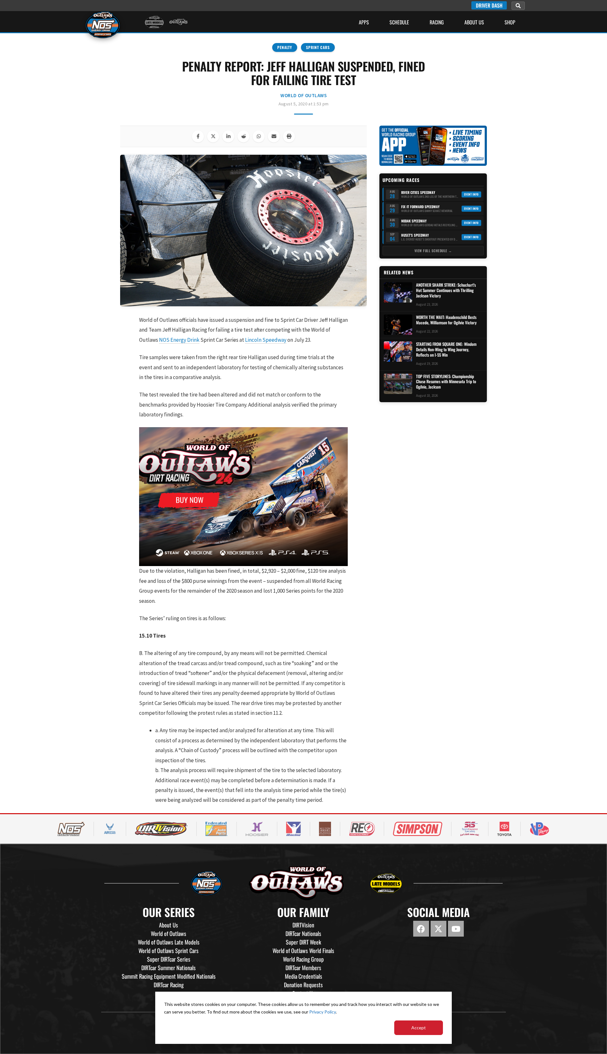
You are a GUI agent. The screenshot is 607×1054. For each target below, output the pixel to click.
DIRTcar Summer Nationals (168, 968)
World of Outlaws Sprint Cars (168, 950)
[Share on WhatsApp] (259, 136)
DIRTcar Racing (169, 985)
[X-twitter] (438, 929)
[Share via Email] (274, 136)
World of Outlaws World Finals (303, 950)
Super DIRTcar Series (168, 959)
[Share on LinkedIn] (228, 136)
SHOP (510, 22)
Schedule (399, 22)
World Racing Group (303, 959)
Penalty (284, 47)
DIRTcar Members (303, 968)
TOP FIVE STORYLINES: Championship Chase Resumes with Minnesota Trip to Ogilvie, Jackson (446, 382)
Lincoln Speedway (265, 339)
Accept (418, 1027)
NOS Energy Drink (179, 339)
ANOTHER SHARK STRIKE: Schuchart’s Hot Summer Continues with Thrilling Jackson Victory (446, 290)
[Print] (289, 136)
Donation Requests (303, 985)
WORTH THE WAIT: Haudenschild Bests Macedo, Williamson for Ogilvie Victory (446, 320)
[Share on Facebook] (198, 136)
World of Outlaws (303, 95)
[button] (518, 6)
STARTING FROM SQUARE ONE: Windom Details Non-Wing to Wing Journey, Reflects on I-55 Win (446, 349)
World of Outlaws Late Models (168, 942)
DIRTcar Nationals (303, 933)
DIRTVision (303, 925)
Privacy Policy (322, 1011)
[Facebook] (421, 929)
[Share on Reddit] (243, 136)
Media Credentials (303, 976)
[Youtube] (456, 929)
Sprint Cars (318, 47)
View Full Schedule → (433, 250)
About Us (474, 22)
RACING (437, 22)
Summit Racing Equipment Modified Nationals (169, 976)
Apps (364, 22)
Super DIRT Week (303, 942)
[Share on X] (213, 136)
